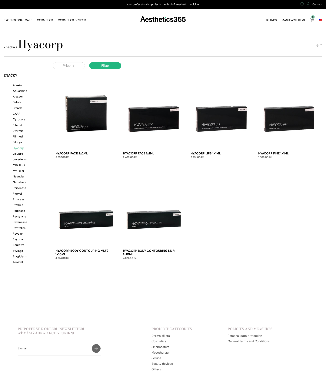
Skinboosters (160, 347)
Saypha (18, 239)
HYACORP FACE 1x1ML (138, 153)
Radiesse (19, 211)
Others (156, 369)
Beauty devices (162, 364)
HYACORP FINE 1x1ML (273, 153)
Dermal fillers (160, 336)
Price (67, 65)
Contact (317, 4)
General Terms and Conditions (249, 341)
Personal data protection (245, 336)
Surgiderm (20, 256)
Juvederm (20, 159)
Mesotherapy (160, 353)
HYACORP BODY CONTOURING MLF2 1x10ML (81, 252)
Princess (19, 199)
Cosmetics (45, 20)
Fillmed (18, 136)
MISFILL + (19, 165)
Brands (271, 20)
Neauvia (18, 176)
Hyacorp (18, 148)
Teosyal (18, 262)
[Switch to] (320, 19)
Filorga (17, 142)
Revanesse (20, 222)
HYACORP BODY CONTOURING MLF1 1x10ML (149, 252)
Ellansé (17, 125)
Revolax (18, 234)
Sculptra (18, 245)
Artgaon (18, 96)
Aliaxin (17, 85)
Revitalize (19, 228)
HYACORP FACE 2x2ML (71, 153)
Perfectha (19, 188)
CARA (16, 114)
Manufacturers (293, 20)
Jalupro (18, 154)
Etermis (18, 131)
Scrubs (156, 358)
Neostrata (19, 182)
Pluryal (17, 194)
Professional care (18, 20)
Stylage (18, 251)
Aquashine (20, 91)
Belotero (18, 102)
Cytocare (19, 119)
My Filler (18, 171)
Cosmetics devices (72, 20)
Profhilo (18, 205)
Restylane (19, 216)
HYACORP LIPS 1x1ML (206, 153)
